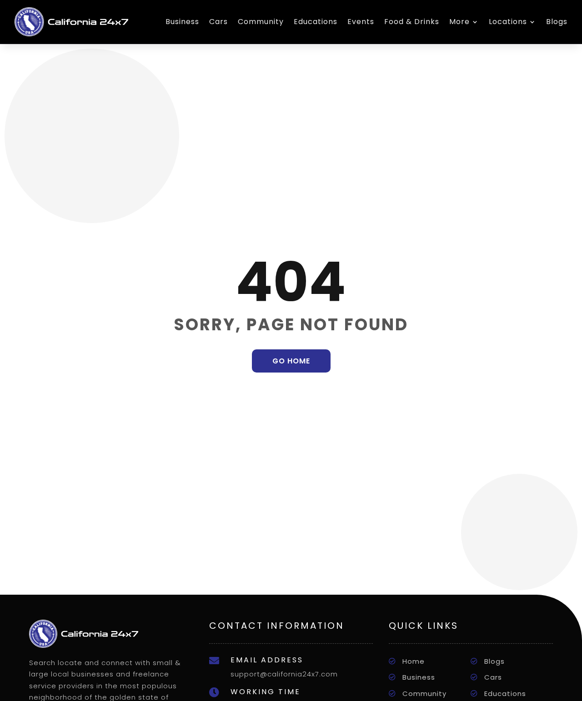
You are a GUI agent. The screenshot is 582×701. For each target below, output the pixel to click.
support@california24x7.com (284, 674)
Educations (315, 21)
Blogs (556, 21)
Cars (218, 21)
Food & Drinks (411, 21)
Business (182, 21)
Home (413, 661)
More (459, 21)
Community (261, 21)
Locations (508, 21)
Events (360, 21)
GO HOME (291, 361)
